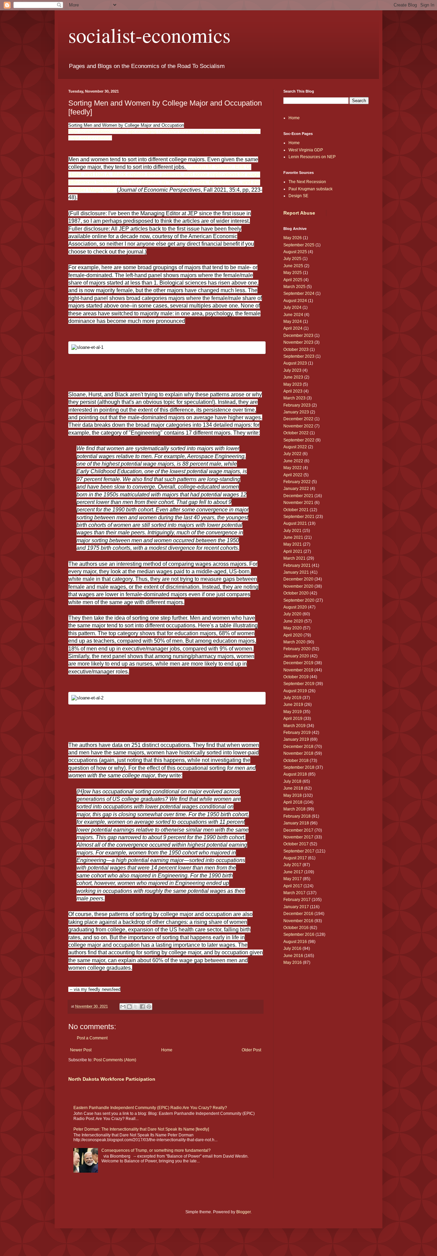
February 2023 (297, 405)
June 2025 (293, 265)
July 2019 (292, 697)
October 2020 (296, 593)
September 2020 (298, 600)
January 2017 (296, 906)
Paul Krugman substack (310, 189)
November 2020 (298, 586)
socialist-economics (149, 35)
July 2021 (292, 530)
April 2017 (292, 886)
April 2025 (292, 279)
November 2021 (298, 502)
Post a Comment (92, 1038)
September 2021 (298, 516)
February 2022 (297, 481)
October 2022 (296, 433)
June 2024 (293, 314)
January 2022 (296, 488)
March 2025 (294, 286)
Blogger (243, 1212)
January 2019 (296, 739)
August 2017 (295, 858)
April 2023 (292, 391)
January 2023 (296, 412)
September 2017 (298, 851)
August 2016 (295, 941)
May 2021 (292, 544)
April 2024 (292, 328)
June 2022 (293, 461)
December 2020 (298, 579)
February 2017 (297, 899)
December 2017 (298, 830)
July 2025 (292, 258)
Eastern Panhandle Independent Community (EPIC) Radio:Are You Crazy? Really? (150, 1107)
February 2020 (297, 648)
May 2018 (292, 795)
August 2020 (295, 607)
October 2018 (296, 760)
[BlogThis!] (129, 1006)
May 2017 (292, 878)
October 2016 (296, 927)
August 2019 (295, 690)
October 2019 (296, 676)
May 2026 (292, 237)
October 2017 (296, 844)
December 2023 (298, 335)
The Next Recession (307, 181)
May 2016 (292, 962)
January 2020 (296, 656)
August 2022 (295, 447)
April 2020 (292, 635)
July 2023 (292, 370)
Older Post (251, 1050)
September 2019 (298, 683)
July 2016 (292, 948)
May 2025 (292, 272)
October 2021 (296, 509)
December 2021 (298, 495)
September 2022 (298, 440)
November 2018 (298, 753)
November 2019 (298, 670)
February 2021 (297, 565)
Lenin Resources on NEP (312, 156)
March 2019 (294, 725)
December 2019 (298, 662)
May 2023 (292, 384)
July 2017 (292, 864)
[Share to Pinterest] (148, 1006)
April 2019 (292, 718)
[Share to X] (135, 1006)
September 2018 (298, 767)
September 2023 (298, 356)
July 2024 (292, 307)
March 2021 (294, 558)
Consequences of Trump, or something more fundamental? (156, 1150)
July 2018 (292, 781)
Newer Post (80, 1050)
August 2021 (295, 523)
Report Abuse (299, 213)
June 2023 (293, 377)
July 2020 (292, 614)
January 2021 (296, 572)
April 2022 (292, 475)
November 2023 (298, 342)
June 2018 (293, 788)
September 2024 (298, 293)
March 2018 (294, 809)
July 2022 (292, 453)
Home (166, 1050)
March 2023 (294, 398)
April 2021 (292, 551)
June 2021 (293, 537)
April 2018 (292, 802)
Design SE (298, 195)
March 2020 (294, 642)
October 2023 (296, 349)
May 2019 (292, 711)
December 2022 (298, 419)
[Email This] (122, 1006)
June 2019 (293, 704)
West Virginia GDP (305, 150)
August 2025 (295, 251)
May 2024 (292, 321)
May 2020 (292, 628)
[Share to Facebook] (142, 1006)
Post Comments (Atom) (115, 1059)
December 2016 (298, 913)
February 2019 (297, 732)
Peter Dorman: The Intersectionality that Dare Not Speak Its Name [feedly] (141, 1129)
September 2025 (298, 245)
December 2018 (298, 746)
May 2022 (292, 467)
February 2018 (297, 816)
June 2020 (293, 621)
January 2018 (296, 823)
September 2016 (298, 934)
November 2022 (298, 426)
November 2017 (298, 837)
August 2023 (295, 363)
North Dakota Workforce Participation (111, 1079)
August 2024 (295, 300)
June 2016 (293, 955)
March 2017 (294, 892)
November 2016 (298, 920)
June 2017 (293, 872)
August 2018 (295, 774)
